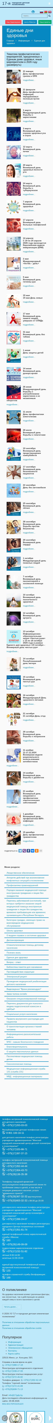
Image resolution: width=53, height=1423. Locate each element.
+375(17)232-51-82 (16, 1251)
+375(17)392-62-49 (32, 1380)
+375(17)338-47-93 (14, 1371)
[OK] (36, 850)
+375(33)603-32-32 (16, 1200)
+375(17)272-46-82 (14, 1377)
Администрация (15, 1345)
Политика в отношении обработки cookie (22, 1328)
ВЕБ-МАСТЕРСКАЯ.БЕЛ (12, 1404)
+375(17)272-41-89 (14, 1386)
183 (8, 1240)
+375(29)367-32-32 (16, 1196)
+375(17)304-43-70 (16, 1170)
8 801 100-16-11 (15, 1133)
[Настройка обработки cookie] (5, 1418)
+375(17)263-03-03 (16, 1125)
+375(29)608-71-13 (14, 1389)
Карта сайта (14, 1353)
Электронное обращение (20, 1348)
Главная (10, 41)
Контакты (12, 1351)
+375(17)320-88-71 (16, 1149)
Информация (24, 41)
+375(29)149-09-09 (16, 1244)
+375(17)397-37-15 (16, 1153)
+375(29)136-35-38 (16, 1174)
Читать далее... (10, 1307)
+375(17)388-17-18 (14, 1365)
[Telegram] (20, 850)
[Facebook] (28, 850)
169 (8, 1277)
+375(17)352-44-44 (16, 1166)
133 (8, 1270)
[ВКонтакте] (32, 850)
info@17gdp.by (16, 1395)
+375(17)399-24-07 (16, 1219)
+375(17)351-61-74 (16, 1229)
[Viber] (24, 850)
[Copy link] (41, 850)
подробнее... (29, 80)
